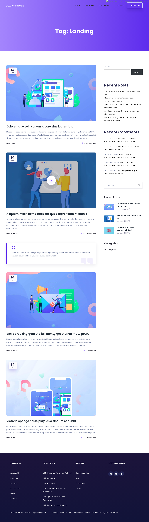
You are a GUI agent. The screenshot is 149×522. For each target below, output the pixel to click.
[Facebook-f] (121, 473)
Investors (14, 478)
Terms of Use (65, 512)
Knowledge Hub (82, 473)
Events (78, 488)
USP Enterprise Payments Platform (57, 473)
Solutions (89, 5)
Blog (77, 478)
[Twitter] (116, 473)
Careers (13, 483)
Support (13, 498)
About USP (14, 473)
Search (107, 67)
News (12, 493)
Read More (10, 143)
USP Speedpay (49, 478)
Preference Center (82, 512)
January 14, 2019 (123, 209)
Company (119, 5)
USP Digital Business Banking (55, 505)
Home (77, 5)
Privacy (55, 512)
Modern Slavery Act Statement (105, 512)
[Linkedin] (110, 473)
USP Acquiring (49, 483)
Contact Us (135, 5)
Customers (104, 5)
